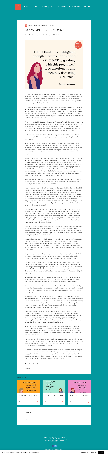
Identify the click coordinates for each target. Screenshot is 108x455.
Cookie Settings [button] (84, 452)
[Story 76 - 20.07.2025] (28, 386)
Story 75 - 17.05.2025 (53, 395)
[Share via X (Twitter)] (29, 363)
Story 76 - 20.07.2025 (28, 395)
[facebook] (53, 446)
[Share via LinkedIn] (33, 363)
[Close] (106, 452)
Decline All (93, 452)
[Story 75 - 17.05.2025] (54, 386)
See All (89, 377)
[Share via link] (37, 363)
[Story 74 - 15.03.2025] (79, 386)
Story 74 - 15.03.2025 (79, 395)
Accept (101, 452)
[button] (62, 7)
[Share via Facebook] (25, 363)
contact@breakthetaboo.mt (55, 449)
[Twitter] (55, 446)
